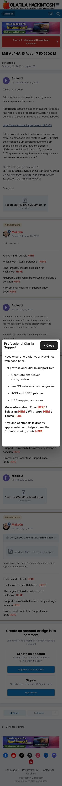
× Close (49, 345)
